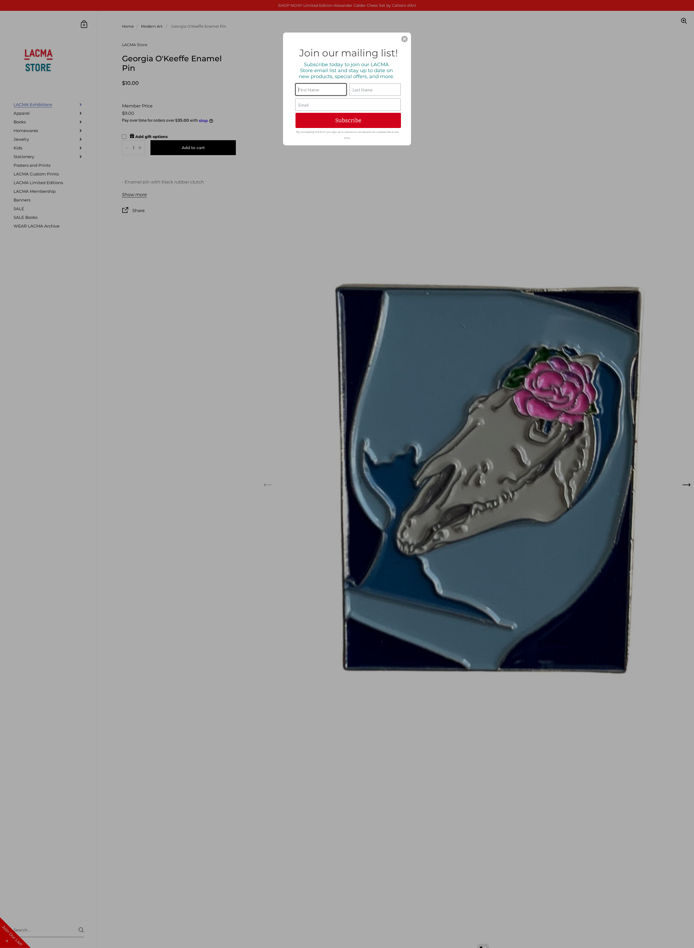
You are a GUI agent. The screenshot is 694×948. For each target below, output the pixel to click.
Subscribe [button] (348, 120)
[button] (404, 39)
